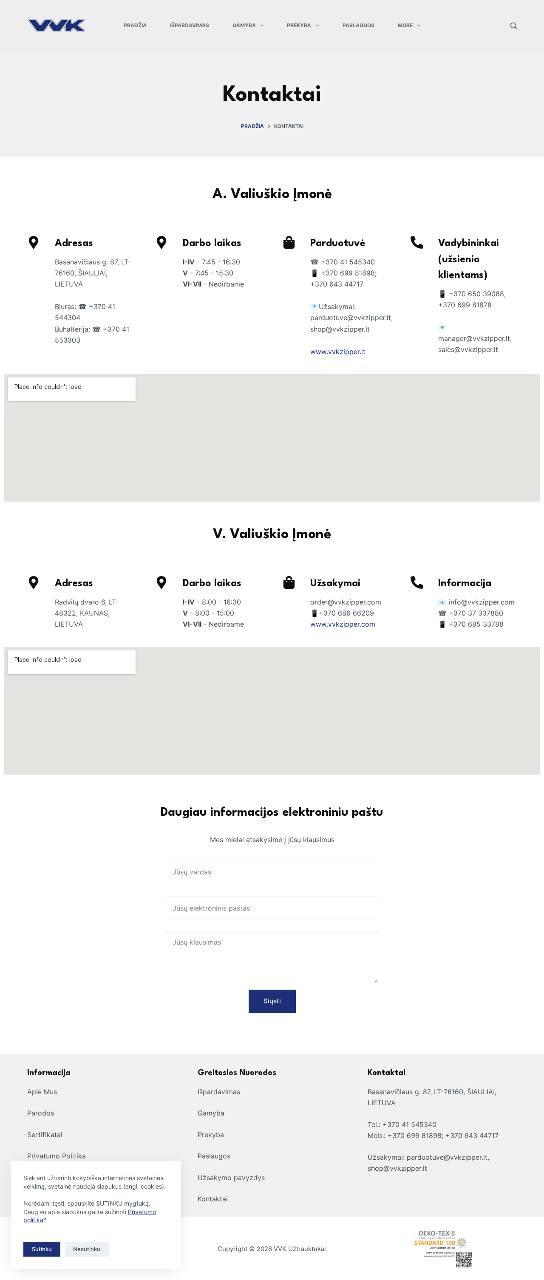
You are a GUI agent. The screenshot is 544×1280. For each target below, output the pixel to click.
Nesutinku (86, 1249)
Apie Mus (42, 1091)
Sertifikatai (44, 1134)
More (405, 25)
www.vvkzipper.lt (338, 351)
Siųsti (272, 1001)
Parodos (40, 1113)
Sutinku (42, 1249)
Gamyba (244, 25)
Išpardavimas (189, 25)
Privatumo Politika (56, 1156)
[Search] (513, 26)
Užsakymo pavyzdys (231, 1177)
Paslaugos (358, 25)
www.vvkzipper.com (342, 624)
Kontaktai (213, 1199)
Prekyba (299, 25)
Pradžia (135, 25)
